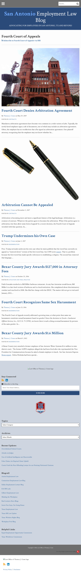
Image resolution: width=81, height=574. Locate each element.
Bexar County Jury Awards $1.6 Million (33, 333)
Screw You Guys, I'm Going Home (13, 505)
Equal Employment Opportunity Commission (17, 533)
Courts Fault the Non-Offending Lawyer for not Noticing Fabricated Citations (27, 465)
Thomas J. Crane (9, 116)
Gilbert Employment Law (10, 493)
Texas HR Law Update (9, 513)
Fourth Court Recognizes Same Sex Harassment (39, 302)
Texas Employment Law (10, 509)
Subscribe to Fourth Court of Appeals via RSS (21, 40)
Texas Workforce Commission (12, 537)
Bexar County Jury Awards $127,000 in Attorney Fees (40, 269)
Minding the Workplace (9, 497)
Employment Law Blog (40, 17)
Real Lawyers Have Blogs (10, 501)
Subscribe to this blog (10, 384)
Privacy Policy (7, 570)
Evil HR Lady (6, 489)
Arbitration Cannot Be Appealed (27, 205)
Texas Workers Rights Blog (11, 517)
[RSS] (3, 380)
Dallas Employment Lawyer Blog (13, 485)
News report (6, 355)
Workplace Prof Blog (9, 522)
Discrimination (14, 244)
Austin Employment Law (10, 476)
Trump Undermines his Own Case (28, 235)
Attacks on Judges (8, 453)
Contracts (12, 119)
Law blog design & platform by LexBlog (66, 551)
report (58, 252)
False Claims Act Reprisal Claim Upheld (15, 461)
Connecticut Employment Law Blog (13, 480)
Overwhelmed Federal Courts (11, 449)
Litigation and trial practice (19, 280)
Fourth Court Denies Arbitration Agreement (37, 110)
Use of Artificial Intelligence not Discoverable (17, 457)
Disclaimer (17, 570)
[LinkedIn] (6, 380)
